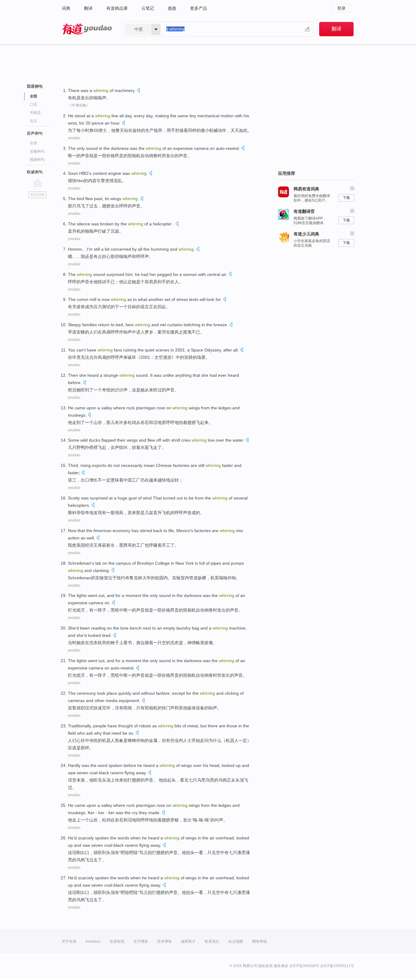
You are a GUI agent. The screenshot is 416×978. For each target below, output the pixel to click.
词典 (66, 8)
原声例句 (35, 133)
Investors (93, 941)
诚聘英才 (188, 941)
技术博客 (164, 941)
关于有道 (69, 941)
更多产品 (198, 8)
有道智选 (117, 941)
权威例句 (35, 172)
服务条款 (281, 966)
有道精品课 (117, 8)
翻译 (88, 8)
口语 (33, 104)
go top (37, 183)
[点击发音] (138, 91)
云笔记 (147, 8)
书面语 (35, 113)
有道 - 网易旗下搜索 (87, 29)
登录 (341, 8)
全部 (33, 143)
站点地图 (235, 941)
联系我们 (212, 941)
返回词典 (37, 194)
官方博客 (140, 941)
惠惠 (172, 8)
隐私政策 (265, 966)
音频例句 (37, 151)
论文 (33, 121)
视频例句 (37, 159)
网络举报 (259, 941)
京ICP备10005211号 (337, 966)
